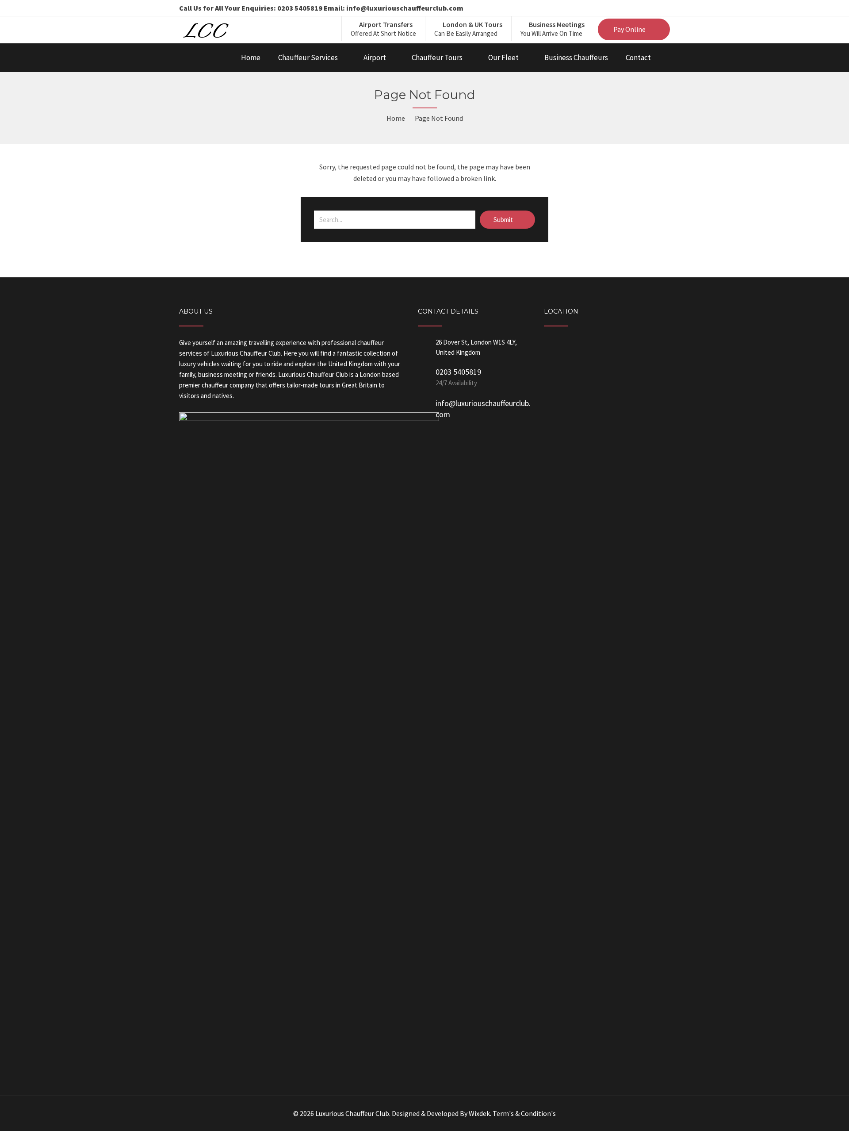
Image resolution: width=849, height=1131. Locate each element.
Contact (638, 57)
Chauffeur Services (308, 57)
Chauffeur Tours (437, 57)
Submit (503, 219)
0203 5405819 (458, 372)
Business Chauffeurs (576, 57)
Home (250, 57)
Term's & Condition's (524, 1113)
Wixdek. (480, 1113)
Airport (374, 57)
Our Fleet (503, 57)
